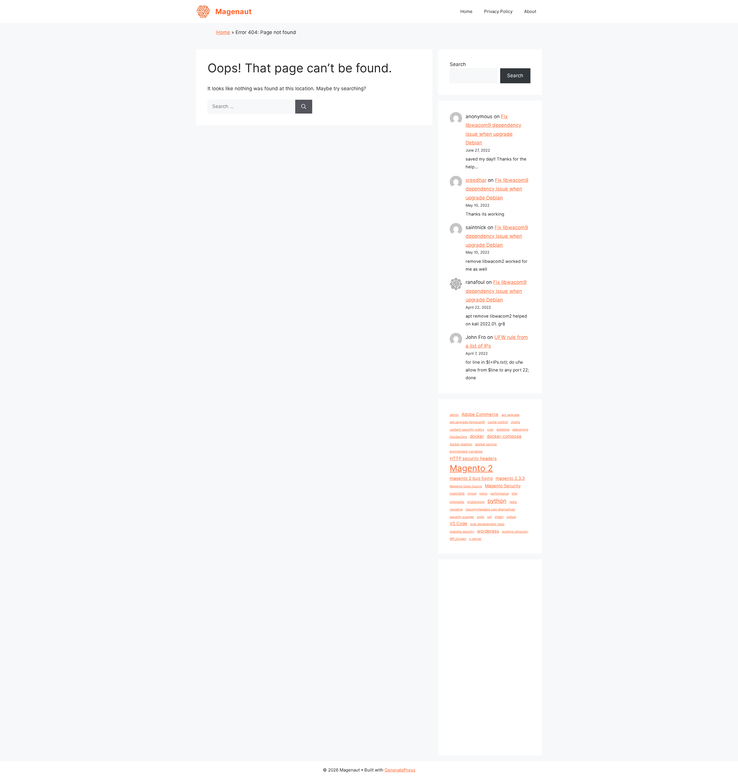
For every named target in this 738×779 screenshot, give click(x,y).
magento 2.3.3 (510, 478)
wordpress (488, 531)
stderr (499, 517)
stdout (511, 517)
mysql (472, 493)
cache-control (498, 422)
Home (466, 11)
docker (477, 436)
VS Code (458, 523)
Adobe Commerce (480, 414)
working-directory (515, 531)
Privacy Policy (498, 11)
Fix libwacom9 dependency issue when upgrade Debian (497, 189)
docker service (486, 444)
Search (458, 64)
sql (489, 517)
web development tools (487, 524)
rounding (456, 509)
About (530, 11)
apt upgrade (510, 415)
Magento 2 (471, 468)
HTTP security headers (473, 458)
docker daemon (461, 444)
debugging (520, 429)
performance (499, 493)
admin (454, 415)
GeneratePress (400, 770)
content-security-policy (467, 429)
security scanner (462, 517)
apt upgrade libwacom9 (467, 422)
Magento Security (503, 485)
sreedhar (476, 180)
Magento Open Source (466, 486)
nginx (483, 493)
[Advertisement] (490, 657)
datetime (502, 429)
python (497, 500)
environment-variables (466, 451)
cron (490, 429)
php (514, 493)
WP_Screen (458, 539)
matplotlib (457, 493)
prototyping (476, 502)
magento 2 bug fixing (471, 478)
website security (462, 531)
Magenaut (233, 11)
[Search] (303, 107)
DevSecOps (458, 437)
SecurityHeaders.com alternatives (490, 509)
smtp (480, 517)
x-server (475, 539)
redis (513, 502)
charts (515, 422)
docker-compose (504, 436)
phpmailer (457, 502)
